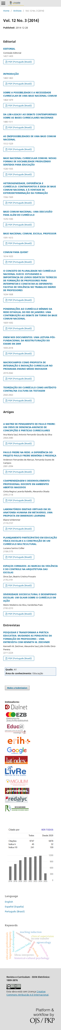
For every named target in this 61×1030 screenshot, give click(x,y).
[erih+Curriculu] (19, 744)
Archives (17, 10)
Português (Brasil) (15, 911)
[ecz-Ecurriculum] (17, 721)
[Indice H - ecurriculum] (30, 882)
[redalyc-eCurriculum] (16, 802)
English (9, 901)
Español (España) (14, 906)
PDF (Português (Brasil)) (20, 61)
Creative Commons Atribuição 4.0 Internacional (27, 993)
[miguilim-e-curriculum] (17, 785)
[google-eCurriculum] (17, 753)
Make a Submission (17, 687)
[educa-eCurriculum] (15, 733)
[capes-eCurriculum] (17, 793)
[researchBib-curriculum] (17, 811)
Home (6, 10)
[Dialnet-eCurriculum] (16, 709)
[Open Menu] (3, 3)
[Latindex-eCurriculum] (16, 763)
